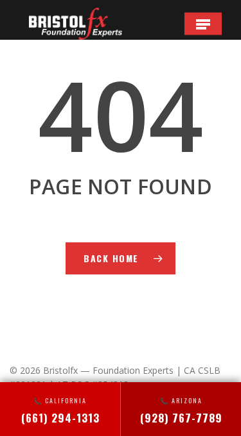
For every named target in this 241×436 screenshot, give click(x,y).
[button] (203, 23)
